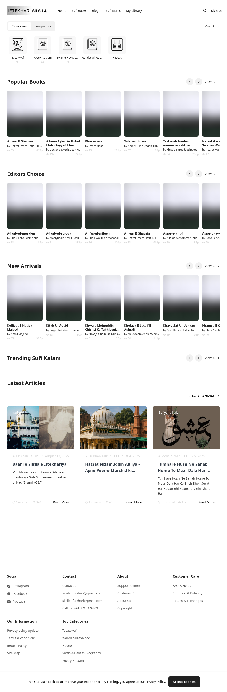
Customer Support (131, 593)
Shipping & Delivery (187, 593)
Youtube (19, 601)
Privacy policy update (23, 630)
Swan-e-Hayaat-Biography (81, 653)
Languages (43, 26)
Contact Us (70, 585)
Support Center (128, 585)
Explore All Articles (111, 525)
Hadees (67, 645)
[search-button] (205, 10)
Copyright (124, 608)
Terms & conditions (21, 638)
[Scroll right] (198, 81)
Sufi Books (79, 10)
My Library (134, 10)
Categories (19, 26)
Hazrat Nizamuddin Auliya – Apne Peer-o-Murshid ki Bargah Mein (112, 470)
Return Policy (17, 645)
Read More (61, 502)
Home (62, 10)
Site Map (13, 653)
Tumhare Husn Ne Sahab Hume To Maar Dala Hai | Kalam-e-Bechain (183, 470)
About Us (124, 601)
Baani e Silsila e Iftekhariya (39, 464)
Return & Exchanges (188, 601)
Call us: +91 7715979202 (80, 608)
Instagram (21, 586)
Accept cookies (184, 682)
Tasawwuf (69, 630)
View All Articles (201, 396)
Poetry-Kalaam (73, 660)
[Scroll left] (189, 81)
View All (210, 26)
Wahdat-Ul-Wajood (76, 638)
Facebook (20, 593)
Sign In (216, 10)
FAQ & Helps (182, 585)
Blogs (96, 10)
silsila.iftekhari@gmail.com (82, 593)
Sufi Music (113, 10)
